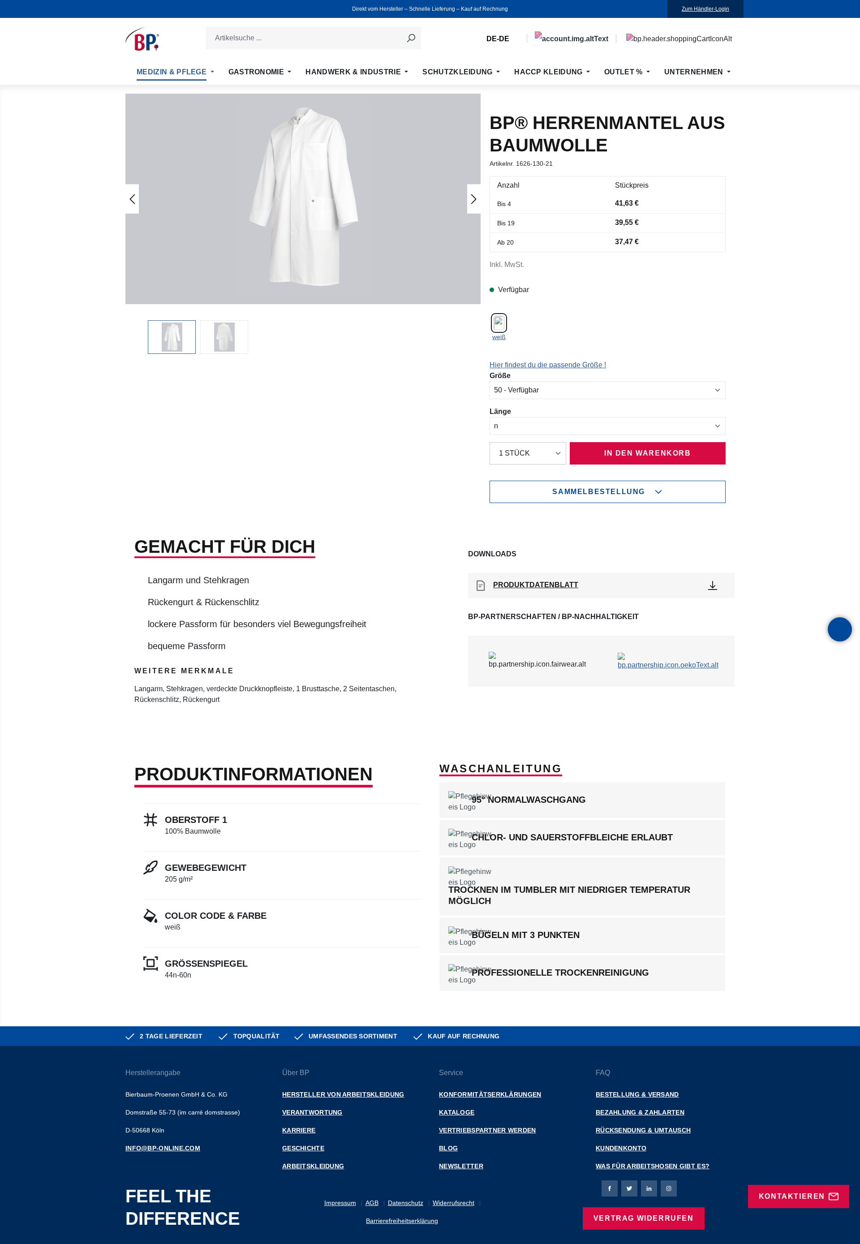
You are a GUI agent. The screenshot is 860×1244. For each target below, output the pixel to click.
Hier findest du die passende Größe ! (548, 365)
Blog (448, 1148)
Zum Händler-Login (705, 9)
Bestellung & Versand (637, 1094)
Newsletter (461, 1166)
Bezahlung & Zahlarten (640, 1112)
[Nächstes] (474, 198)
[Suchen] (410, 38)
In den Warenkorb (647, 453)
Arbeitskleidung (313, 1166)
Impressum (340, 1202)
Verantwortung (312, 1112)
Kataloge (456, 1112)
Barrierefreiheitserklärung (402, 1220)
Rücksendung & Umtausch (643, 1130)
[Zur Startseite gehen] (142, 39)
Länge (500, 411)
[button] (303, 199)
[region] (303, 224)
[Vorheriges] (132, 198)
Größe (500, 375)
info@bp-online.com (162, 1148)
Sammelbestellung (598, 491)
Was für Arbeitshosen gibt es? (653, 1166)
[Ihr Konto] (571, 38)
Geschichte (303, 1148)
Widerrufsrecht (453, 1202)
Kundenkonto (621, 1148)
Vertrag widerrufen (643, 1218)
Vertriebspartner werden (487, 1130)
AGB (372, 1202)
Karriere (298, 1130)
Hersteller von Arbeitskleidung (343, 1094)
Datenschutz (405, 1202)
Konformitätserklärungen (490, 1094)
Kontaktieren (792, 1196)
